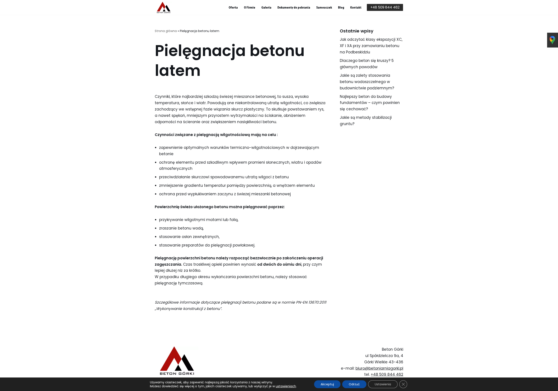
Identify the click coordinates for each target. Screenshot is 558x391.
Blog (341, 7)
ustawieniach (286, 386)
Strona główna (166, 31)
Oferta (233, 7)
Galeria (266, 7)
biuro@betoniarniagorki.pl (379, 368)
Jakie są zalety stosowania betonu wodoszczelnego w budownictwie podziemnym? (367, 82)
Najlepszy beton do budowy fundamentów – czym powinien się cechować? (370, 103)
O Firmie (249, 7)
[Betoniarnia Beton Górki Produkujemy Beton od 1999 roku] (163, 7)
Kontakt (355, 7)
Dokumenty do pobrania (293, 7)
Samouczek (324, 7)
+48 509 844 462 (385, 7)
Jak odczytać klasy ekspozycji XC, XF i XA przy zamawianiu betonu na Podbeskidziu (371, 46)
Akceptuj (327, 384)
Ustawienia (383, 384)
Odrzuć (354, 384)
